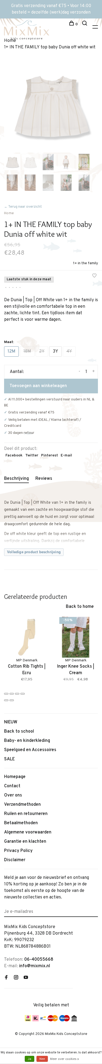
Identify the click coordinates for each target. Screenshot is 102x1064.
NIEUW (10, 722)
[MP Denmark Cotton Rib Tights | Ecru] (26, 637)
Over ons (13, 795)
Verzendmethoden (22, 804)
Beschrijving (16, 478)
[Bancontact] (43, 1020)
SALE (9, 759)
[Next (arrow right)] (12, 700)
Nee (42, 1059)
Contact (12, 786)
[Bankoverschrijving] (74, 1020)
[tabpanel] (51, 106)
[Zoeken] (85, 24)
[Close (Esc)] (6, 694)
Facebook (14, 455)
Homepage (15, 777)
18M (27, 351)
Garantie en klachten (25, 841)
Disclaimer (14, 860)
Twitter (31, 455)
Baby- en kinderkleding (27, 740)
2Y (42, 351)
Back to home (80, 606)
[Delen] (12, 694)
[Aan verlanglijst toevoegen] (94, 276)
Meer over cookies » (64, 1059)
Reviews (43, 478)
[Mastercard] (53, 1020)
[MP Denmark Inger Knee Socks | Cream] (75, 637)
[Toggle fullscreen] (17, 694)
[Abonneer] (96, 908)
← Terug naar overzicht (23, 207)
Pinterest (49, 455)
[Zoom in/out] (22, 694)
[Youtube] (26, 978)
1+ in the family (85, 263)
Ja (29, 1059)
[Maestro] (64, 1020)
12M (11, 351)
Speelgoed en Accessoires (30, 750)
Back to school (19, 731)
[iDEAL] (28, 1020)
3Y (55, 351)
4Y (69, 351)
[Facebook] (6, 978)
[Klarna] (35, 1020)
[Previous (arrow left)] (6, 700)
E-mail (66, 455)
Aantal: (17, 372)
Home (9, 213)
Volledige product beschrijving (34, 552)
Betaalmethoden (21, 823)
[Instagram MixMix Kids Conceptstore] (16, 978)
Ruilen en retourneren (26, 814)
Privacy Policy (18, 851)
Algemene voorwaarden (27, 832)
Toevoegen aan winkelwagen (38, 386)
